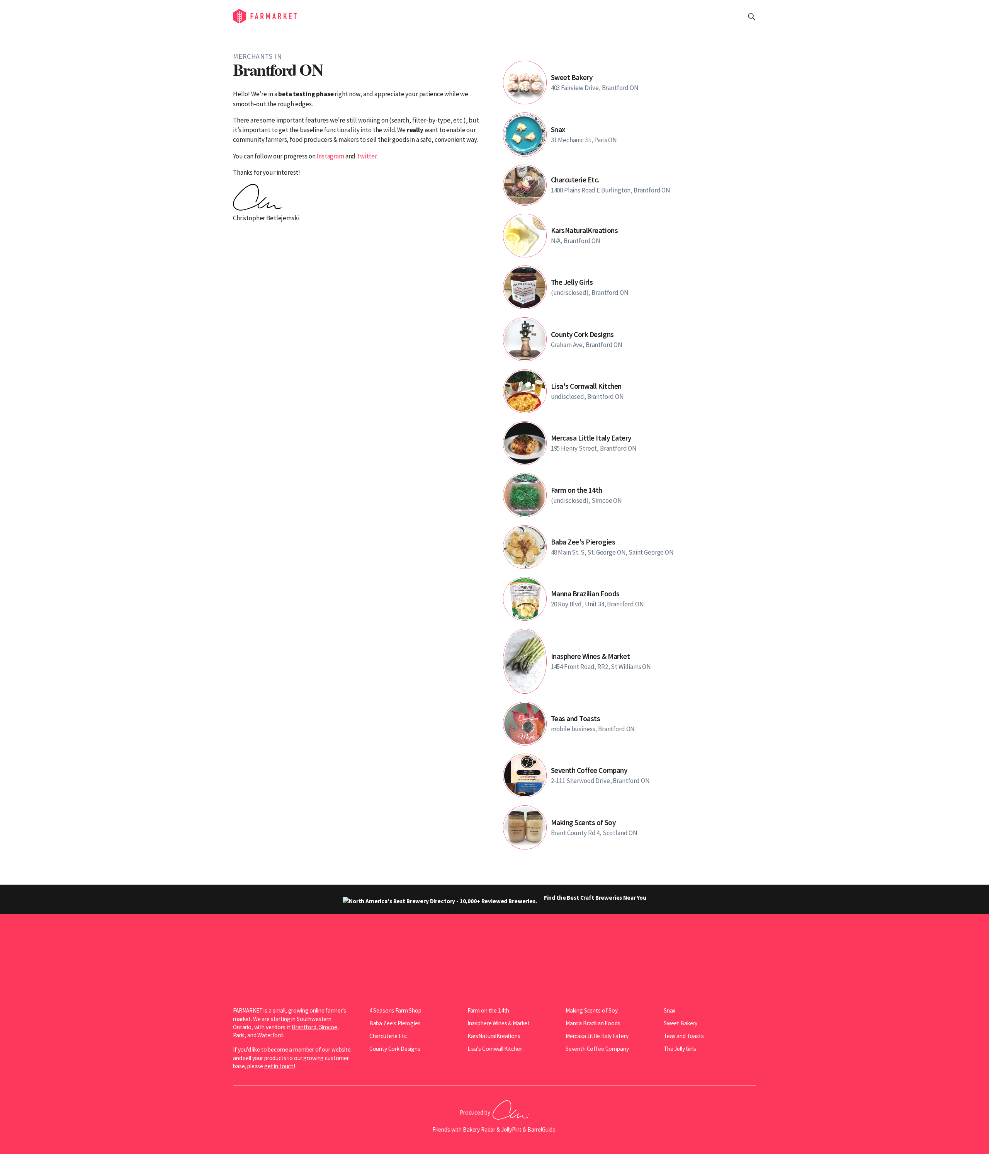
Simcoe (328, 1027)
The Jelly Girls (680, 1048)
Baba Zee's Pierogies (395, 1023)
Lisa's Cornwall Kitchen (495, 1048)
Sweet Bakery (680, 1023)
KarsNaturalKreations (493, 1036)
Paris (239, 1035)
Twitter (367, 156)
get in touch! (279, 1066)
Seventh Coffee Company (597, 1048)
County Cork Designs (394, 1048)
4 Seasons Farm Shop (395, 1010)
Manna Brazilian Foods (593, 1023)
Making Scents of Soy (592, 1010)
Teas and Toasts (684, 1036)
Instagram (330, 156)
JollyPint (511, 1129)
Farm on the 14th (488, 1010)
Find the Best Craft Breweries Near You (594, 897)
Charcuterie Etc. (388, 1036)
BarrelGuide (541, 1129)
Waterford (270, 1035)
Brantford (304, 1027)
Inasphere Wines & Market (498, 1023)
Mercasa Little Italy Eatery (597, 1036)
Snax (669, 1010)
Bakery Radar (479, 1129)
